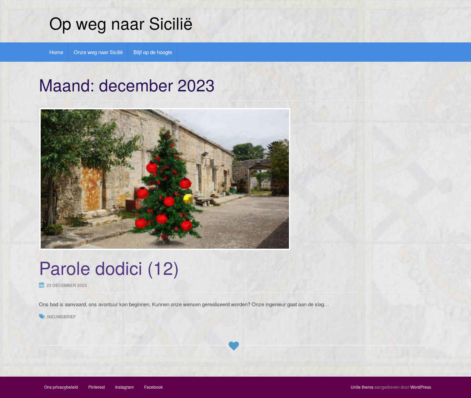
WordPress (420, 387)
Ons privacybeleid (61, 387)
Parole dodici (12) (109, 267)
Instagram (124, 387)
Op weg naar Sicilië (121, 22)
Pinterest (96, 387)
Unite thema (362, 387)
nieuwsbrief (61, 316)
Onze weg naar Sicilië (98, 52)
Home (56, 52)
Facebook (153, 387)
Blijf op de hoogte (152, 52)
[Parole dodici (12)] (235, 179)
